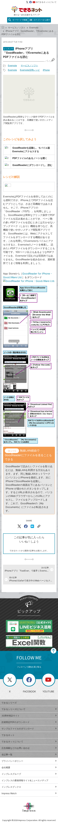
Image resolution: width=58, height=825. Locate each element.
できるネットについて (47, 2)
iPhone (46, 70)
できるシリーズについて (13, 709)
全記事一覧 (7, 754)
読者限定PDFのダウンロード (16, 722)
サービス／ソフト (16, 27)
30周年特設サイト (10, 715)
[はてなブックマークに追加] (32, 526)
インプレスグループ (11, 774)
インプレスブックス (11, 787)
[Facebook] (30, 2)
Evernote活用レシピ (30, 70)
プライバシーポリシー (12, 761)
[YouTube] (34, 2)
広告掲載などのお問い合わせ (16, 748)
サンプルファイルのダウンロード (18, 728)
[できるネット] (3, 27)
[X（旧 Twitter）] (27, 2)
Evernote (33, 27)
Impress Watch (9, 793)
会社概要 (6, 767)
